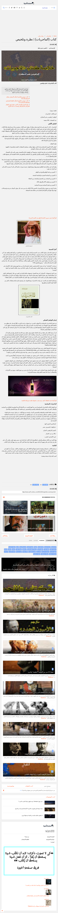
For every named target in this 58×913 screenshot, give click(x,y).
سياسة (9, 549)
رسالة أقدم (5, 535)
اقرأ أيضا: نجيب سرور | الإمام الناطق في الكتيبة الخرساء (42, 218)
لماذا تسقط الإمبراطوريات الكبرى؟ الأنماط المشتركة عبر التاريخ (29, 808)
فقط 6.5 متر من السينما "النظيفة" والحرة (40, 672)
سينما (5, 549)
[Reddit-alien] (19, 8)
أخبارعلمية (54, 547)
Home (55, 36)
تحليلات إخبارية (12, 547)
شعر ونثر (39, 551)
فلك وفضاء (25, 551)
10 (52, 771)
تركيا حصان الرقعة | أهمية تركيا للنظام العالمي (38, 774)
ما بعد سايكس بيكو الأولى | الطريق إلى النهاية (39, 754)
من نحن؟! (27, 836)
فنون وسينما (19, 551)
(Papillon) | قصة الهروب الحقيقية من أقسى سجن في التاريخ (34, 651)
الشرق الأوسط (23, 547)
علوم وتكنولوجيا (32, 551)
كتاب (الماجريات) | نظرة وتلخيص (43, 590)
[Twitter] (11, 8)
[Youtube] (14, 8)
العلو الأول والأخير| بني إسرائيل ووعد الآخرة (39, 611)
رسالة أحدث (52, 535)
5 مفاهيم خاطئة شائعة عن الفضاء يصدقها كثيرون (32, 815)
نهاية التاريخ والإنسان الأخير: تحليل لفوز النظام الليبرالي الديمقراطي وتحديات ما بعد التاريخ (18, 105)
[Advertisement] (29, 22)
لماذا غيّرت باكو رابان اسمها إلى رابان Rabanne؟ (38, 906)
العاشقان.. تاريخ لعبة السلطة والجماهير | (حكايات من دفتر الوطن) (44, 510)
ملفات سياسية (37, 554)
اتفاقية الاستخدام (25, 839)
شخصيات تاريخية (45, 551)
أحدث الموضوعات (50, 797)
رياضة (13, 549)
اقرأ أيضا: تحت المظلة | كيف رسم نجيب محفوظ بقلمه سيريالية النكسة (39, 400)
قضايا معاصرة (12, 551)
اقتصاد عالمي (30, 547)
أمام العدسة (40, 547)
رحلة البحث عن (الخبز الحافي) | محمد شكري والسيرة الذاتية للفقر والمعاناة (35, 528)
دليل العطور (46, 899)
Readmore (41, 595)
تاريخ (17, 547)
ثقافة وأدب (48, 36)
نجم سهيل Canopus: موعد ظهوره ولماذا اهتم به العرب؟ (31, 801)
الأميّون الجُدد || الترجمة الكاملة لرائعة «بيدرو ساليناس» (36, 631)
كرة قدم (6, 551)
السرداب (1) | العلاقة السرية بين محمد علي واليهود (37, 692)
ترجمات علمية (53, 549)
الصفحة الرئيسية (28, 535)
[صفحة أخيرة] (45, 8)
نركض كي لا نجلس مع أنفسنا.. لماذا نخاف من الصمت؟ (37, 885)
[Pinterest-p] (17, 8)
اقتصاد (35, 547)
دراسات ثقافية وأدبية (31, 549)
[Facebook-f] (9, 8)
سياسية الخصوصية (50, 839)
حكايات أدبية (40, 549)
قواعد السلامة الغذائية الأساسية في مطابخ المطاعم (38, 895)
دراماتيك (24, 549)
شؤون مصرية (53, 551)
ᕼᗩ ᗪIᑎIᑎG (46, 888)
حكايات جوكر (46, 878)
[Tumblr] (21, 8)
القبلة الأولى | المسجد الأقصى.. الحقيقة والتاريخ (38, 733)
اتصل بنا (52, 842)
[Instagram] (24, 8)
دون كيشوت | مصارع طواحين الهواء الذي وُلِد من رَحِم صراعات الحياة (31, 713)
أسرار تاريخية (47, 547)
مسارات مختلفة (52, 554)
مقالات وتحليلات (44, 554)
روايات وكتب (41, 36)
